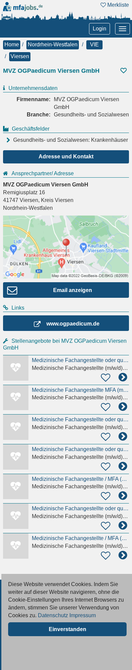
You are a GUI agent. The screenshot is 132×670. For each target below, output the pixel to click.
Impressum (82, 615)
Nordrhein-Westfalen (53, 44)
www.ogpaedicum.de (73, 324)
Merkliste (117, 5)
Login (99, 28)
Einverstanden (67, 629)
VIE (94, 44)
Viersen (19, 56)
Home (11, 44)
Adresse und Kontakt (66, 156)
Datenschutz (53, 615)
